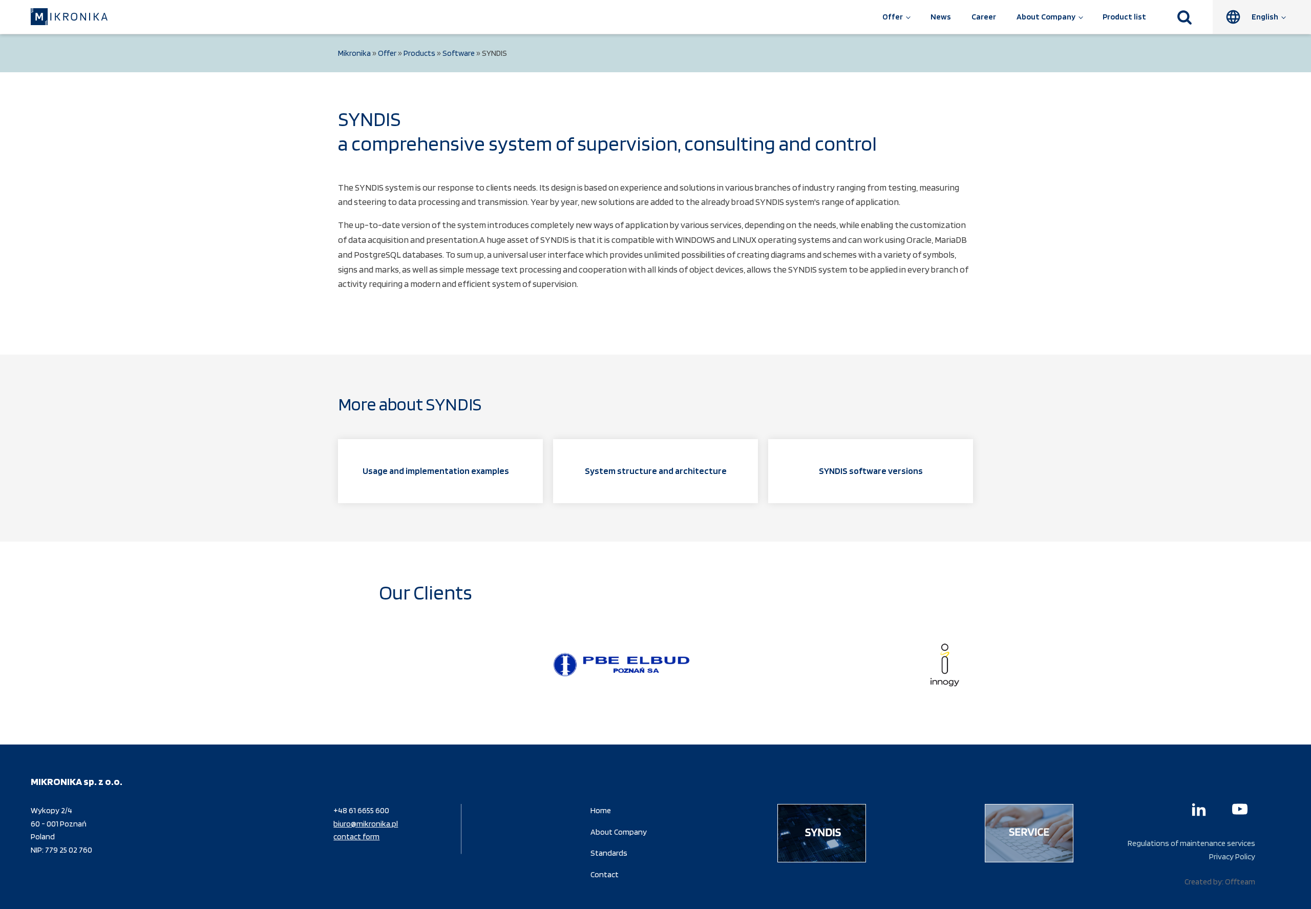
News (941, 17)
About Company (1046, 17)
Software (458, 53)
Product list (1124, 17)
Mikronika (354, 53)
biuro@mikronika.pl (365, 824)
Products (419, 53)
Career (983, 17)
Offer (892, 17)
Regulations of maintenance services (1191, 843)
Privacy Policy (1232, 856)
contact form (356, 836)
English (1265, 17)
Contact (604, 874)
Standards (608, 853)
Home (600, 810)
